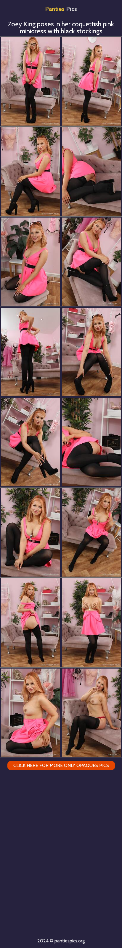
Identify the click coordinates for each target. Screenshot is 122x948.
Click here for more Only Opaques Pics (61, 765)
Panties (61, 8)
